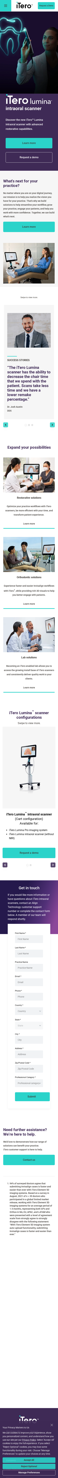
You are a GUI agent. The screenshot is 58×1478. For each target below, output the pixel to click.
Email (18, 976)
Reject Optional (29, 1466)
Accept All (29, 1460)
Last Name (20, 948)
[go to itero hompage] (25, 6)
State (18, 1020)
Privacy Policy (29, 1440)
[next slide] (52, 424)
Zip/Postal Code (22, 1063)
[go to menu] (5, 5)
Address (19, 1048)
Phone (18, 991)
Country (19, 1005)
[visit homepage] (29, 1420)
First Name (20, 933)
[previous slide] (5, 424)
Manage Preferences (29, 1472)
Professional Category (25, 1077)
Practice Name (21, 962)
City (17, 1034)
